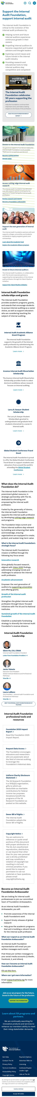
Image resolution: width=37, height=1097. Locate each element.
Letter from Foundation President (14, 656)
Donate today (7, 159)
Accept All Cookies (18, 1094)
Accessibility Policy (9, 1072)
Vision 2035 (18, 567)
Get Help (5, 1057)
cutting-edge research (24, 517)
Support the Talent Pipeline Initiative (14, 285)
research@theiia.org (15, 980)
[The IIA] (7, 3)
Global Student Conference (22, 468)
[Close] (34, 1080)
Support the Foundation (18, 1001)
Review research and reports (12, 199)
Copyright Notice (8, 1075)
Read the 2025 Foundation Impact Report (18, 115)
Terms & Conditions (9, 1068)
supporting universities (22, 587)
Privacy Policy (7, 1064)
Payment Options (25, 1057)
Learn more (18, 351)
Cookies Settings (18, 1089)
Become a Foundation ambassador (14, 202)
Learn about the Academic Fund (13, 242)
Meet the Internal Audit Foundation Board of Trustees (18, 704)
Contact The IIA (7, 1061)
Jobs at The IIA (24, 1074)
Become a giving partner (10, 156)
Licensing (22, 1064)
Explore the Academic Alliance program (15, 245)
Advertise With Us (25, 1061)
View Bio (6, 678)
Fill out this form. (8, 970)
